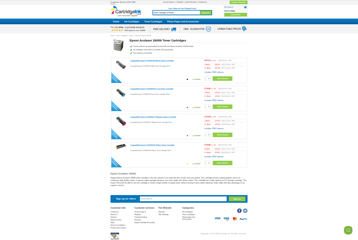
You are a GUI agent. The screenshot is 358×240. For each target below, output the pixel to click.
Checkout (236, 14)
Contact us (114, 212)
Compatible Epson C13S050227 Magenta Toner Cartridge (153, 117)
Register (180, 2)
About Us (113, 214)
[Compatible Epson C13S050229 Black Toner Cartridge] (120, 70)
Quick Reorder (239, 2)
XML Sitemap (163, 214)
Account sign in (169, 2)
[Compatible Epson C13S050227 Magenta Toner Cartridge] (120, 126)
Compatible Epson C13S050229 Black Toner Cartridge (152, 61)
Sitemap (161, 212)
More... (169, 66)
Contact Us (203, 2)
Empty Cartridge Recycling (144, 222)
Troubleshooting (140, 217)
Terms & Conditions (117, 225)
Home (116, 21)
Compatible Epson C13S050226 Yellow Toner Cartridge (152, 145)
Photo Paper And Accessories (188, 218)
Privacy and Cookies (118, 228)
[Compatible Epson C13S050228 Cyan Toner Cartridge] (120, 98)
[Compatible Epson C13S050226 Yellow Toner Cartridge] (120, 149)
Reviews (137, 220)
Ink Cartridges (131, 21)
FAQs (112, 222)
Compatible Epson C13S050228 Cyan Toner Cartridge (151, 89)
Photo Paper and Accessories (183, 21)
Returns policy (115, 220)
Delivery (113, 217)
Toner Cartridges (153, 21)
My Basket (228, 7)
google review (128, 28)
